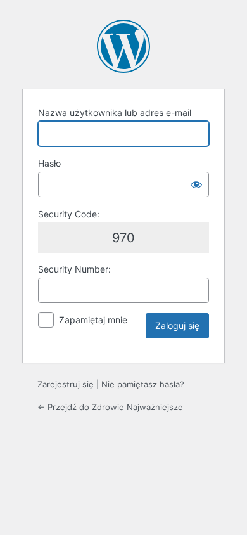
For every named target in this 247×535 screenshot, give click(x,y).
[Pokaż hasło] (196, 184)
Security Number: (74, 269)
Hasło (49, 163)
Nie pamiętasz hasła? (142, 384)
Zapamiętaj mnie (93, 319)
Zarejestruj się (65, 384)
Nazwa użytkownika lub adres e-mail (114, 112)
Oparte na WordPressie (123, 46)
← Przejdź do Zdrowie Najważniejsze (110, 407)
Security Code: (68, 214)
